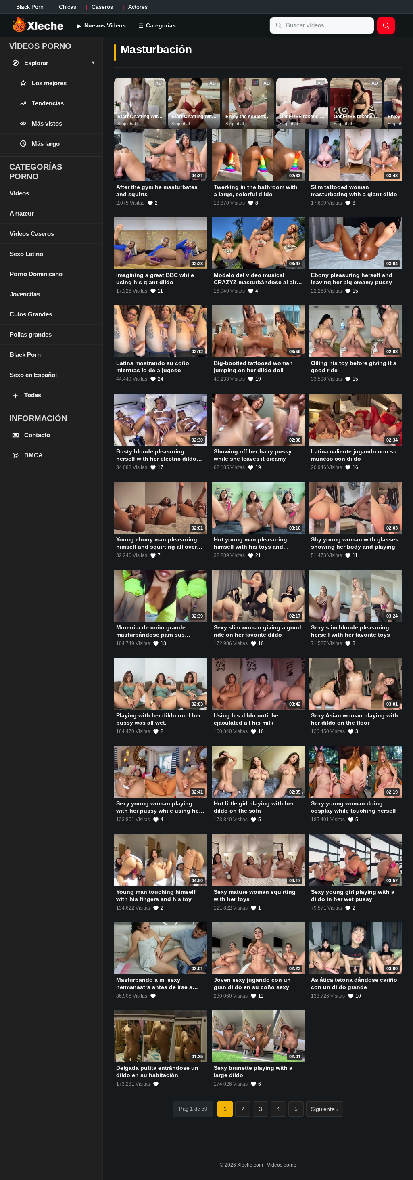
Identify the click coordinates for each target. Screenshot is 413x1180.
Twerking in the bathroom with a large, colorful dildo (256, 190)
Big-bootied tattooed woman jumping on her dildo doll (253, 367)
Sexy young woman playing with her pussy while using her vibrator (158, 810)
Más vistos (47, 123)
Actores (138, 7)
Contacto (31, 435)
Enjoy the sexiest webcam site (245, 117)
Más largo (46, 143)
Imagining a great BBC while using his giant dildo (155, 278)
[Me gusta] (153, 996)
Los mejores (49, 83)
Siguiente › (324, 1109)
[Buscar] (386, 25)
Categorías (160, 25)
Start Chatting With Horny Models (139, 117)
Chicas (67, 7)
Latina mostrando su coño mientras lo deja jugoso (152, 367)
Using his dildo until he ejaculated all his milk (246, 719)
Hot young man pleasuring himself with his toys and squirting (250, 546)
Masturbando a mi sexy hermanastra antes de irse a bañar (154, 987)
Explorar (59, 62)
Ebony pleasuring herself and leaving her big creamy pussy (351, 278)
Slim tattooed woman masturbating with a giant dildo (354, 190)
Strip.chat (126, 123)
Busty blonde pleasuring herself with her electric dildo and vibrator (156, 458)
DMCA (28, 455)
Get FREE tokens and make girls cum (302, 117)
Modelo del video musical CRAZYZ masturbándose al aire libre (257, 282)
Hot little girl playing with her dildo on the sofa (254, 807)
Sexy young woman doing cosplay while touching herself (353, 807)
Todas (26, 395)
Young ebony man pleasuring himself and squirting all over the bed (156, 546)
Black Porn (30, 7)
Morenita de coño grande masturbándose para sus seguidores (151, 634)
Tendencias (48, 103)
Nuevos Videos (104, 25)
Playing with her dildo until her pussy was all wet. (158, 719)
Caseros (102, 7)
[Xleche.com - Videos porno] (38, 25)
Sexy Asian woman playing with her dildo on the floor (354, 719)
